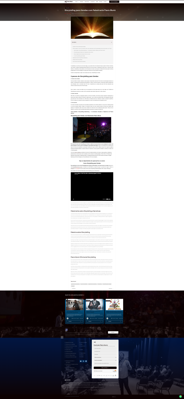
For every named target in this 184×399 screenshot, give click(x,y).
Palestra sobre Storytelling (77, 59)
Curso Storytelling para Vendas (79, 55)
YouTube (77, 168)
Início (65, 13)
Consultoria (93, 1)
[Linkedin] (86, 361)
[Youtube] (81, 361)
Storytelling (69, 13)
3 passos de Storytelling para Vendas (79, 46)
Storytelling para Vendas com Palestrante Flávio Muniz (83, 52)
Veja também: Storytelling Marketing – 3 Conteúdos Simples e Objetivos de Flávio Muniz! (89, 50)
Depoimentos (87, 1)
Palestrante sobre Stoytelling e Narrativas (80, 57)
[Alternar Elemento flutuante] (180, 396)
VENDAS (72, 286)
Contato (105, 1)
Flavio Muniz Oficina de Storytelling (79, 61)
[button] (111, 42)
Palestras (81, 1)
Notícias (100, 1)
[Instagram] (83, 361)
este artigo (104, 89)
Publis (97, 1)
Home (76, 1)
